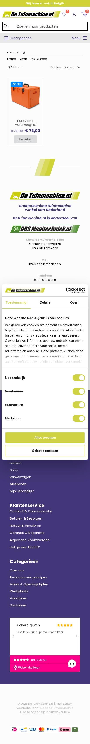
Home (11, 59)
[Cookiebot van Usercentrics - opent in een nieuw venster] (66, 290)
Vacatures (18, 598)
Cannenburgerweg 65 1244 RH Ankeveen (45, 246)
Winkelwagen (20, 477)
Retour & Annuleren (25, 525)
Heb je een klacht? (25, 547)
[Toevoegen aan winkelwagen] (38, 83)
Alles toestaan (45, 437)
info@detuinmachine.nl (45, 264)
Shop (23, 59)
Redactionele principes (28, 577)
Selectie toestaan (45, 450)
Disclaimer (18, 605)
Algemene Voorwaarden (30, 540)
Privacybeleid (63, 708)
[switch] (79, 391)
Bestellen (25, 139)
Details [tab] (45, 302)
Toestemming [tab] (16, 302)
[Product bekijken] (38, 90)
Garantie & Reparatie (27, 532)
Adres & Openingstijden (29, 584)
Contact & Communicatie (31, 511)
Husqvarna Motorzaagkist (25, 123)
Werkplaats (19, 591)
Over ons (17, 570)
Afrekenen (18, 484)
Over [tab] (74, 302)
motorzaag (39, 59)
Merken (15, 463)
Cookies (46, 708)
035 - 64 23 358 (45, 280)
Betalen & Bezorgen (26, 518)
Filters (17, 67)
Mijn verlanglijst (22, 491)
